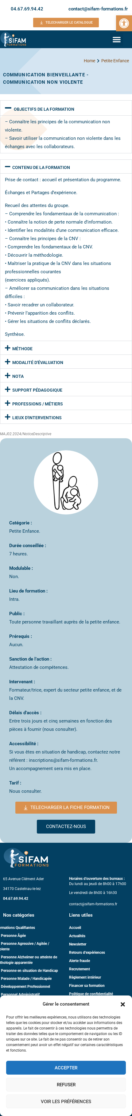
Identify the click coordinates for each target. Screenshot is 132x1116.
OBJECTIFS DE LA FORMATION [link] (44, 109)
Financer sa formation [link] (87, 986)
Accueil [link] (75, 928)
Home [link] (89, 60)
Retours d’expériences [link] (87, 952)
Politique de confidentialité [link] (91, 994)
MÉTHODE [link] (22, 348)
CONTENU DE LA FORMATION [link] (41, 167)
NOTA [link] (18, 376)
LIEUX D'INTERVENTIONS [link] (37, 417)
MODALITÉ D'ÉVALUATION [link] (37, 362)
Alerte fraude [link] (79, 961)
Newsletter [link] (77, 944)
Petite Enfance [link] (115, 60)
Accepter (66, 1068)
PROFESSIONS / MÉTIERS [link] (37, 403)
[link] (124, 23)
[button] (123, 1004)
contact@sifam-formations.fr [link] (98, 9)
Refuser (66, 1084)
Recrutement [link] (79, 969)
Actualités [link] (77, 936)
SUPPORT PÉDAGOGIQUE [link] (37, 390)
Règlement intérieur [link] (85, 977)
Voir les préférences (66, 1101)
